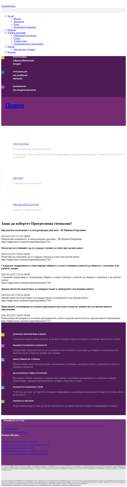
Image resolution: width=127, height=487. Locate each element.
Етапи (17, 38)
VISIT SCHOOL (21, 143)
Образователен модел (25, 35)
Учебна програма (16, 32)
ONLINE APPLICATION (26, 204)
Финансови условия (24, 49)
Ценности (19, 21)
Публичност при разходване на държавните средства (24, 454)
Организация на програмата (28, 44)
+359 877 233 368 (11, 429)
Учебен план (20, 41)
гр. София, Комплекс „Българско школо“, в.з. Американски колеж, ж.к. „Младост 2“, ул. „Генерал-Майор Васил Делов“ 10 (54, 426)
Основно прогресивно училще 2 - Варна (18, 448)
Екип (16, 24)
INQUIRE (18, 178)
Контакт (11, 52)
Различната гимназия (25, 27)
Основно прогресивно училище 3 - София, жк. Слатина (24, 451)
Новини (11, 30)
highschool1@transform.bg (15, 432)
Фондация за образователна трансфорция (19, 441)
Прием (11, 46)
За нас (10, 16)
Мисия (17, 18)
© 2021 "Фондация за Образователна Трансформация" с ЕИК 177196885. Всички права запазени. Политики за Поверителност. (41, 485)
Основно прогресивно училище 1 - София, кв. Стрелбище (25, 445)
